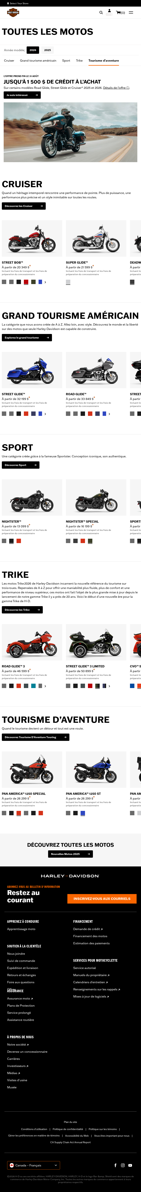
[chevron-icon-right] (45, 282)
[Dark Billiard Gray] (4, 282)
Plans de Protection (21, 1005)
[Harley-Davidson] (70, 876)
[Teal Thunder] (33, 686)
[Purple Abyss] (33, 413)
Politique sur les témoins (103, 1129)
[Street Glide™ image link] (32, 370)
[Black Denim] (132, 282)
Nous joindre (16, 953)
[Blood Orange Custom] (19, 541)
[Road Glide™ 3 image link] (32, 642)
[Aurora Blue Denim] (41, 282)
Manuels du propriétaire (90, 975)
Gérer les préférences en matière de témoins (34, 1135)
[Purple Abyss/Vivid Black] (105, 686)
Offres (11, 989)
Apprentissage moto (21, 929)
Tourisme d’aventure (103, 60)
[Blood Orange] (26, 413)
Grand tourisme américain (38, 60)
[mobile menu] (130, 12)
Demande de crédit (86, 929)
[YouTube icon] (130, 1165)
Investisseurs (16, 1066)
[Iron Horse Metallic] (26, 686)
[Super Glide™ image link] (96, 238)
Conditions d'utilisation (34, 1129)
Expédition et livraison (22, 968)
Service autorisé (84, 968)
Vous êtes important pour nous (111, 1135)
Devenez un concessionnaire (27, 1051)
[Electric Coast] (132, 686)
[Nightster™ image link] (32, 497)
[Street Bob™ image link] (32, 238)
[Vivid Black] (19, 282)
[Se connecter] (109, 12)
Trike (79, 60)
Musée (12, 1087)
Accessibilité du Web (77, 1135)
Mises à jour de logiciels (89, 996)
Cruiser (9, 60)
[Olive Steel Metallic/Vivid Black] (97, 686)
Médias (12, 1073)
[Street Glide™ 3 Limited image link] (96, 642)
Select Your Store (19, 3)
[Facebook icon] (115, 1165)
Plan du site (70, 1122)
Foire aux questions (20, 982)
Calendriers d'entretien (89, 982)
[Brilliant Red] (26, 282)
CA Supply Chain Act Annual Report (70, 1142)
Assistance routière (20, 1020)
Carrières (13, 1059)
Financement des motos (90, 936)
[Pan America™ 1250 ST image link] (96, 769)
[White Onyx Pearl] (68, 282)
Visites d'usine (17, 1080)
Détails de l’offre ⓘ (116, 88)
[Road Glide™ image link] (96, 370)
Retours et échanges (21, 975)
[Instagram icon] (123, 1165)
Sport (66, 60)
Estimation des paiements (91, 943)
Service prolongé (19, 1013)
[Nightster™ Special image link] (96, 497)
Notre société (16, 1044)
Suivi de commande (21, 961)
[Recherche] (101, 12)
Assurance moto (18, 998)
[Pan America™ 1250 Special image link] (32, 769)
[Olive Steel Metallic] (33, 282)
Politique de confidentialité (68, 1129)
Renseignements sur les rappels (95, 989)
